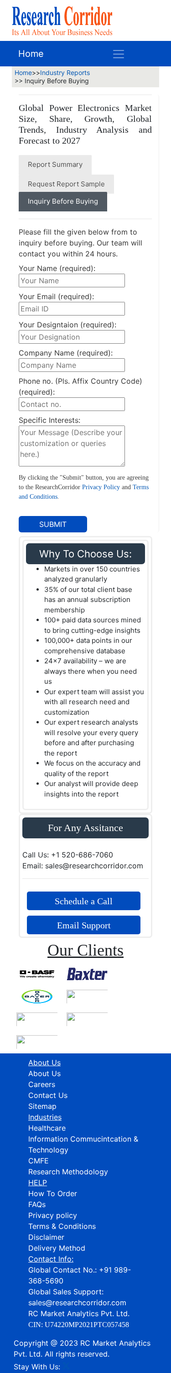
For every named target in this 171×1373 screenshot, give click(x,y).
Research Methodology (68, 1171)
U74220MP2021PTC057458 (87, 1324)
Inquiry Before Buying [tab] (63, 201)
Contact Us (47, 1095)
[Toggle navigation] (118, 53)
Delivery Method (56, 1248)
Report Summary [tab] (55, 164)
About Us (44, 1073)
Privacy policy (52, 1215)
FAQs (37, 1204)
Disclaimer (46, 1237)
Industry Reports (65, 72)
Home (31, 53)
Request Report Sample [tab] (66, 184)
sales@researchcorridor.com (77, 1302)
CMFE (38, 1160)
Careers (41, 1084)
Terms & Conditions (62, 1226)
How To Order (52, 1193)
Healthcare (47, 1127)
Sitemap (42, 1106)
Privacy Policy (101, 487)
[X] (66, 1366)
